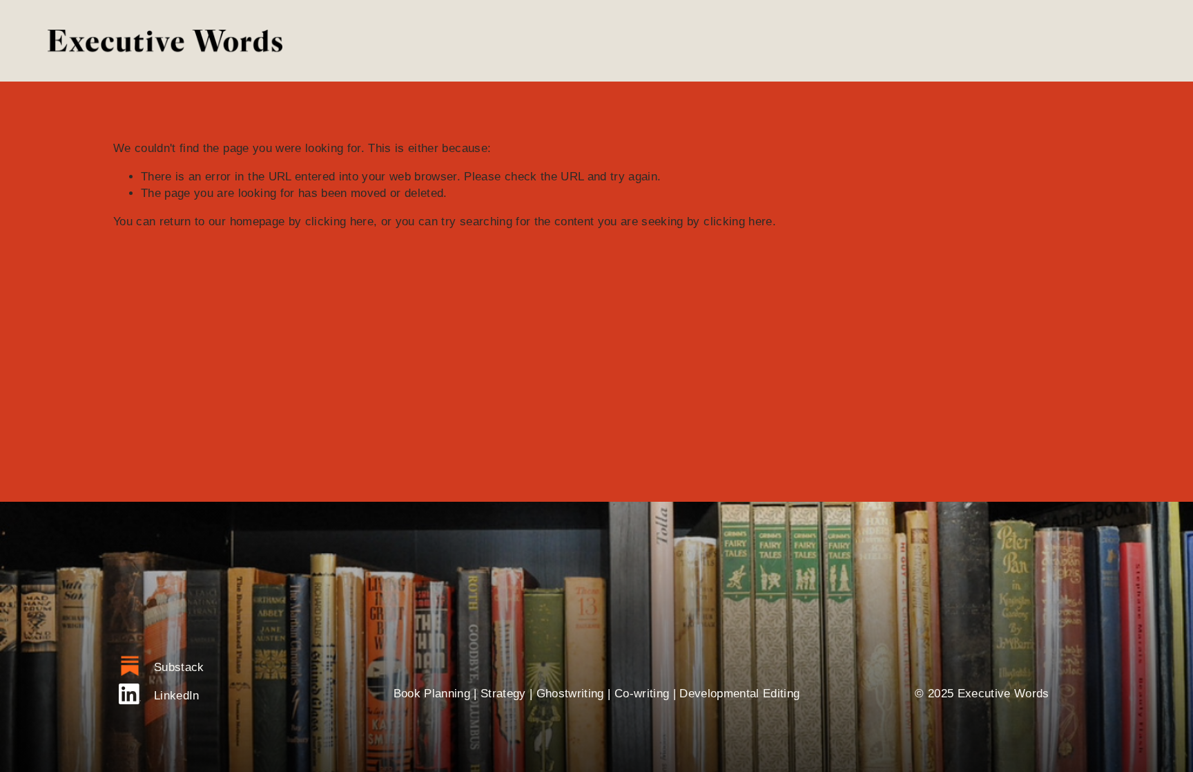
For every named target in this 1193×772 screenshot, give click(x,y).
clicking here (339, 221)
